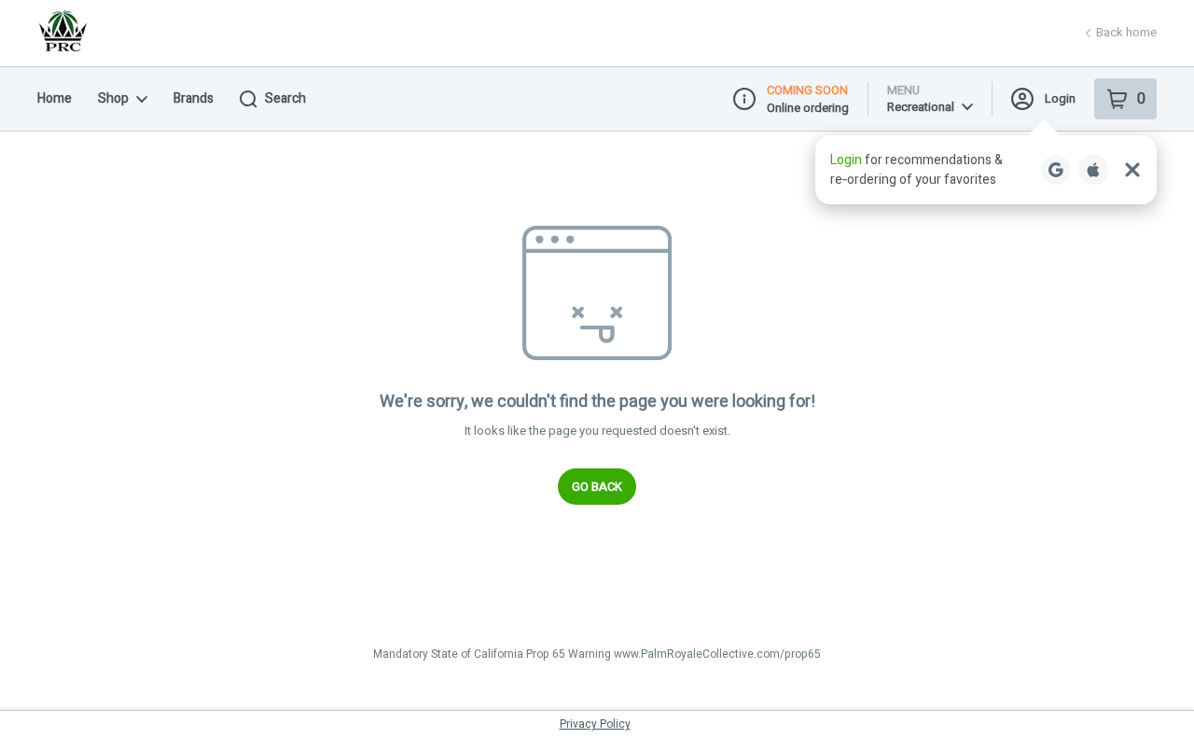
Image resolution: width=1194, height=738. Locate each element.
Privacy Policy (595, 724)
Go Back (597, 486)
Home (54, 98)
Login (1060, 98)
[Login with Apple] (1093, 170)
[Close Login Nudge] (1132, 169)
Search (285, 98)
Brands (194, 98)
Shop (113, 98)
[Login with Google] (1056, 170)
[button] (986, 169)
